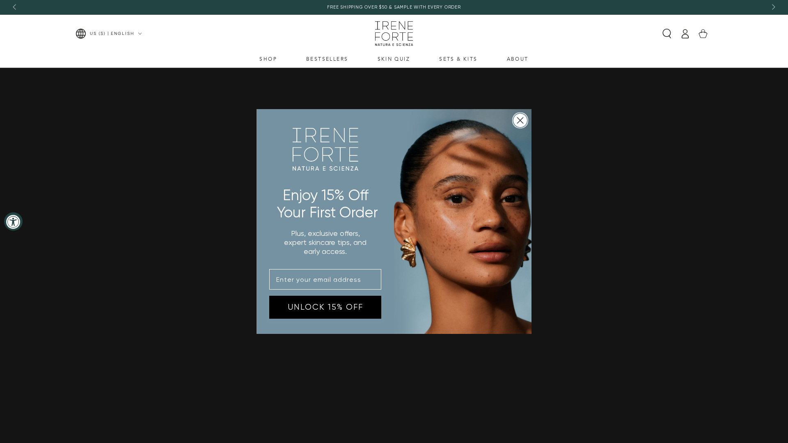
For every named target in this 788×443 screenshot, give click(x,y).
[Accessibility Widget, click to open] (13, 221)
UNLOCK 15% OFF (325, 307)
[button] (667, 34)
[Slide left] (15, 7)
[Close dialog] (520, 120)
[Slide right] (773, 7)
